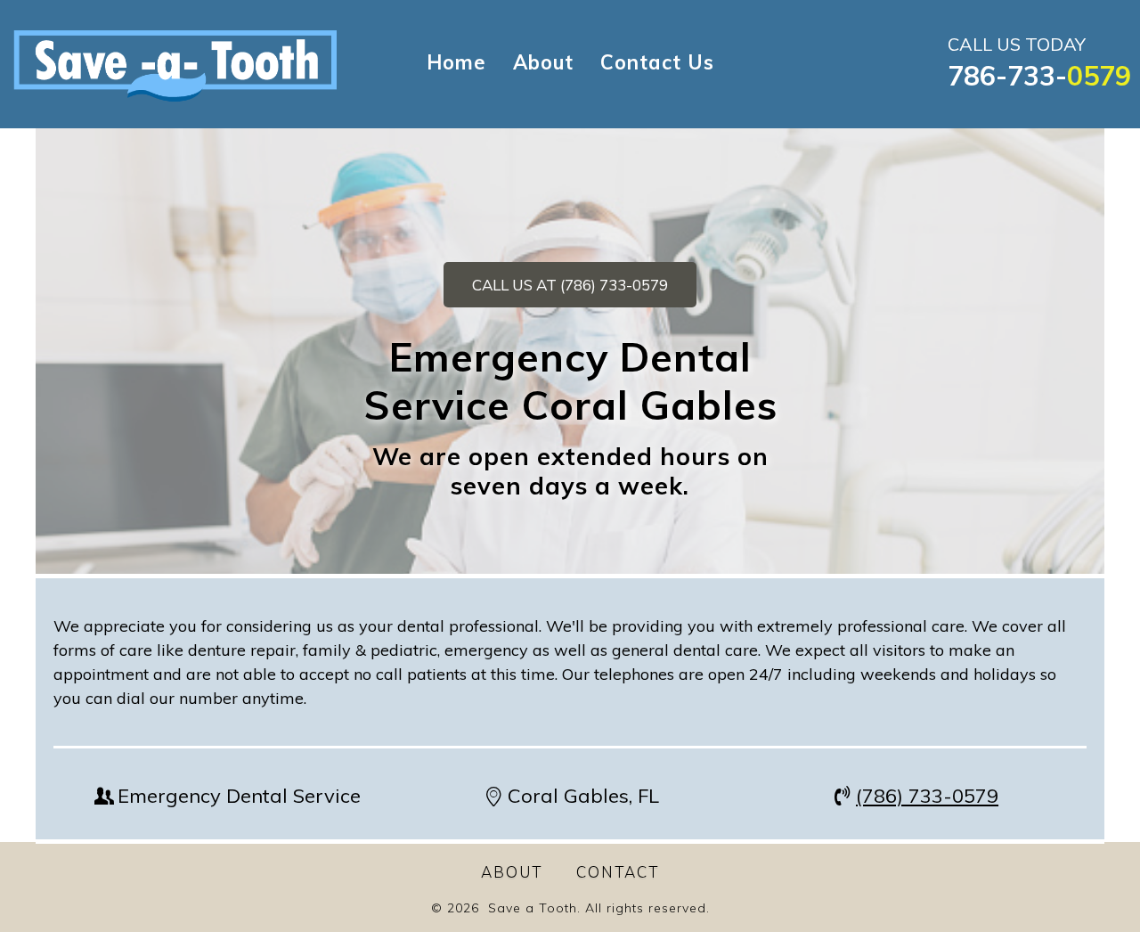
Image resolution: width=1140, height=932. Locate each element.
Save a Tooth (532, 908)
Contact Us (657, 62)
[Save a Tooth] (175, 63)
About (543, 62)
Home (456, 62)
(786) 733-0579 (927, 795)
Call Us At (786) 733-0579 (570, 284)
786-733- (1039, 75)
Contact (617, 872)
